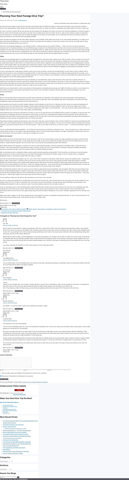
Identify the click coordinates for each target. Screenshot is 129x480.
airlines (30, 209)
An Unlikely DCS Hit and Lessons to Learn (15, 434)
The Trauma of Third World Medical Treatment (17, 442)
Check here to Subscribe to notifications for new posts (17, 376)
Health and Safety (21, 209)
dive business (41, 209)
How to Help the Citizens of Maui (13, 453)
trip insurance (62, 209)
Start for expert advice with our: (9, 402)
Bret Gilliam (6, 449)
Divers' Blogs (3, 4)
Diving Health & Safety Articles (9, 409)
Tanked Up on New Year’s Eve (9, 212)
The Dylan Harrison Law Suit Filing (13, 424)
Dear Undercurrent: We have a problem (15, 432)
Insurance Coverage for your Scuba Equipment (17, 444)
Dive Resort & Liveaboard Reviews (10, 406)
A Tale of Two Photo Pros (10, 440)
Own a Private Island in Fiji (11, 446)
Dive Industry (5, 209)
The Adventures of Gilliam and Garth (14, 447)
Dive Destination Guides (8, 405)
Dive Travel (12, 209)
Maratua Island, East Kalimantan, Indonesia (16, 451)
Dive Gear (5, 407)
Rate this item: (4, 203)
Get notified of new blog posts (11, 11)
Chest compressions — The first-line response (17, 430)
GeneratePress (23, 479)
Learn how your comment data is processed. (35, 382)
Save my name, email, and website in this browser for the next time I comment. (24, 373)
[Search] (18, 477)
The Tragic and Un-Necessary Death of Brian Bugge (15, 211)
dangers (35, 209)
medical (55, 209)
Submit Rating (15, 203)
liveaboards (49, 209)
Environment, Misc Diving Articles (10, 410)
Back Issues (5, 411)
